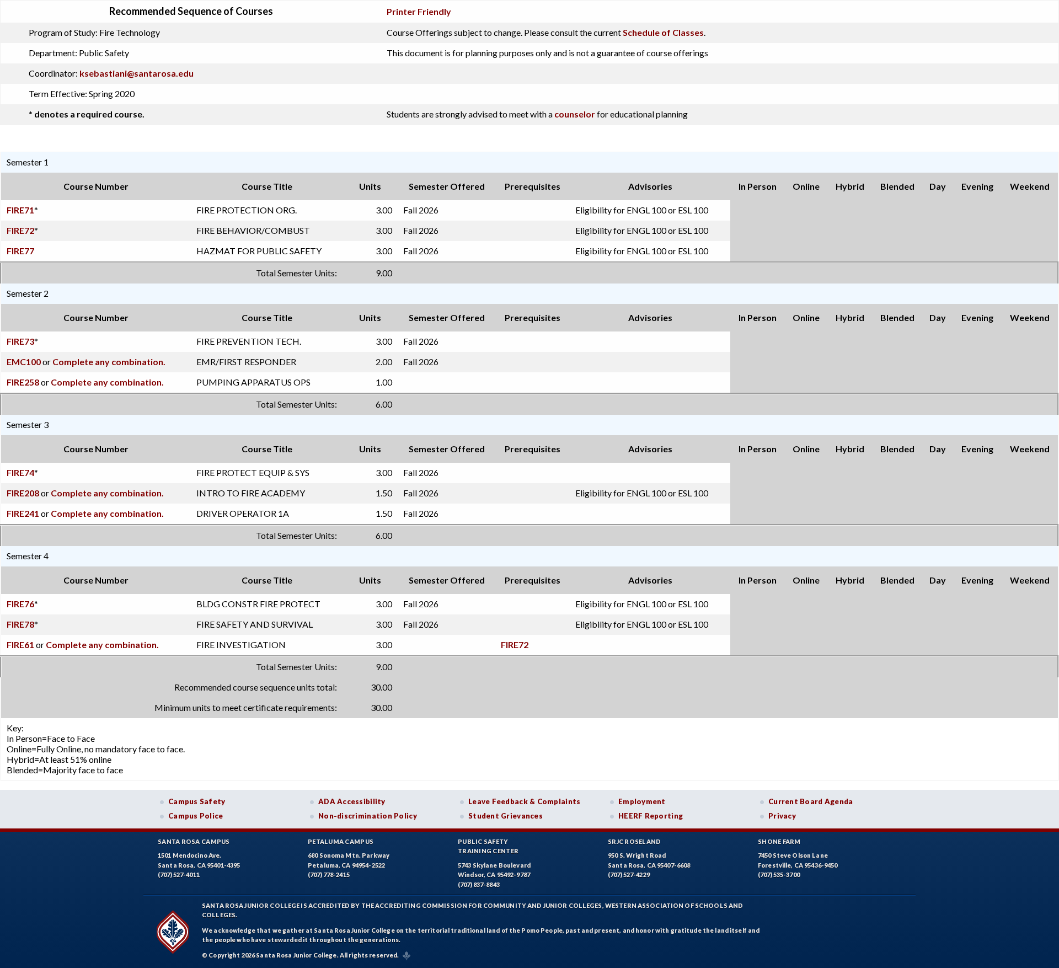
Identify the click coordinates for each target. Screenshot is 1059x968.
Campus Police (195, 815)
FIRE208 (23, 493)
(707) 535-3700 (779, 874)
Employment (642, 801)
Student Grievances (505, 815)
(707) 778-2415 (329, 874)
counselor (574, 114)
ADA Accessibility (352, 801)
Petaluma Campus (340, 841)
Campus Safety (197, 801)
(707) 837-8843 (479, 884)
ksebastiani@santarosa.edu (136, 73)
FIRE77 (20, 250)
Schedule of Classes (663, 32)
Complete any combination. (108, 361)
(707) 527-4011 (179, 874)
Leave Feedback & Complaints (524, 801)
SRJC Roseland (634, 841)
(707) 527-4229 (629, 874)
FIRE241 (23, 513)
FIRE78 (20, 624)
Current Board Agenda (810, 801)
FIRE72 (20, 230)
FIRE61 (20, 644)
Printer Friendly (419, 11)
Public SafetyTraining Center (488, 846)
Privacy (782, 815)
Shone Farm (779, 841)
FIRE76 (20, 603)
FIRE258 (23, 382)
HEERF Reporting (650, 815)
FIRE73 (20, 341)
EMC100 (24, 361)
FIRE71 (20, 210)
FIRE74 (20, 472)
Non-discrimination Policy (367, 815)
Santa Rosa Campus (194, 841)
